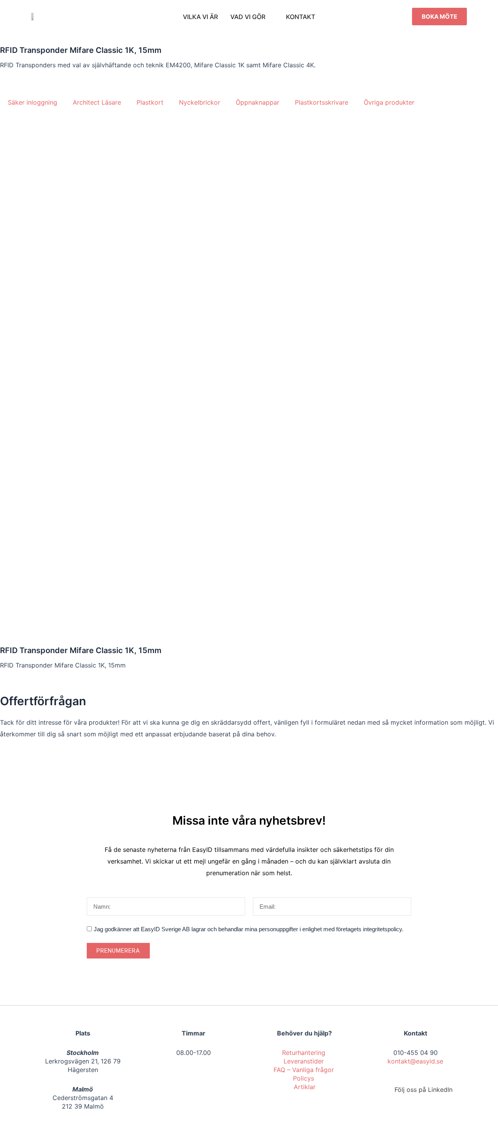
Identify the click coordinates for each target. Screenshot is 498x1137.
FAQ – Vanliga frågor (305, 1070)
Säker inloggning (32, 102)
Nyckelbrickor (199, 102)
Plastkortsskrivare (321, 102)
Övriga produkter (389, 102)
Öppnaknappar (257, 102)
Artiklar (305, 1087)
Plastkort (150, 102)
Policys (304, 1078)
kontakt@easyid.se (415, 1061)
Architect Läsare (97, 102)
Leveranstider (305, 1061)
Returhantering (304, 1052)
